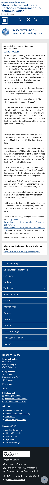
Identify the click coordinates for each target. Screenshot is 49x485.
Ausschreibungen (11, 331)
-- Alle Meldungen (11, 263)
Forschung (8, 275)
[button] (28, 20)
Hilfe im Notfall (14, 467)
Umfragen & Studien (13, 337)
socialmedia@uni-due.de (15, 401)
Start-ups (7, 319)
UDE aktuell (10, 416)
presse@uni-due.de (13, 395)
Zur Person (8, 288)
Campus (7, 313)
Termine (7, 325)
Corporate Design (12, 442)
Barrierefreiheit (31, 471)
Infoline (22, 464)
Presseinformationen (14, 410)
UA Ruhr (7, 300)
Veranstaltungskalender (15, 419)
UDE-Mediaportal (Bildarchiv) (17, 413)
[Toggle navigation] (5, 20)
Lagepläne (9, 439)
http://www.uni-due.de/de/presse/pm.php (22, 251)
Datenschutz (13, 471)
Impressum (32, 467)
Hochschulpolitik (11, 294)
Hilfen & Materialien (13, 433)
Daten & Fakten (11, 436)
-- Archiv (7, 343)
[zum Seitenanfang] (44, 480)
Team (4, 388)
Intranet (10, 464)
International (9, 306)
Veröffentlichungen (13, 430)
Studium (7, 282)
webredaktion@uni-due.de (16, 398)
